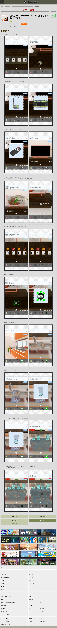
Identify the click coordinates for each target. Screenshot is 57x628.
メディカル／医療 (5, 615)
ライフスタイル (4, 618)
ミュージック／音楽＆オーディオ (37, 611)
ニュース (31, 605)
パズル (30, 567)
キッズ (2, 586)
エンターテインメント (34, 596)
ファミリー (31, 583)
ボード (2, 589)
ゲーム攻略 (7, 6)
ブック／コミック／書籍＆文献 (36, 608)
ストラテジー (32, 589)
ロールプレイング (5, 577)
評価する (24, 23)
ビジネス (3, 608)
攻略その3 (14, 520)
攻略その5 (14, 523)
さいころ (31, 593)
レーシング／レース (34, 580)
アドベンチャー (33, 574)
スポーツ (3, 583)
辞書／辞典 (3, 605)
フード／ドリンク (5, 621)
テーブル (3, 580)
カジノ (30, 586)
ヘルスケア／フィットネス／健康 (37, 621)
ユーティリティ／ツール (35, 615)
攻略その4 (37, 6)
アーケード (31, 571)
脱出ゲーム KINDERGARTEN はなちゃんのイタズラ (22, 6)
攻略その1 (14, 516)
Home (2, 6)
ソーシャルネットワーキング (36, 602)
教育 (2, 599)
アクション (3, 571)
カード (2, 593)
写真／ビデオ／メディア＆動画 (8, 602)
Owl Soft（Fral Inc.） (14, 26)
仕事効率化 (31, 599)
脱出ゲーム (3, 567)
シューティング (4, 574)
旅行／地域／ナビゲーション (36, 618)
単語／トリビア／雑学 (6, 596)
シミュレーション (33, 577)
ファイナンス (4, 611)
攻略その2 (42, 516)
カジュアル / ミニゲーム (6, 624)
